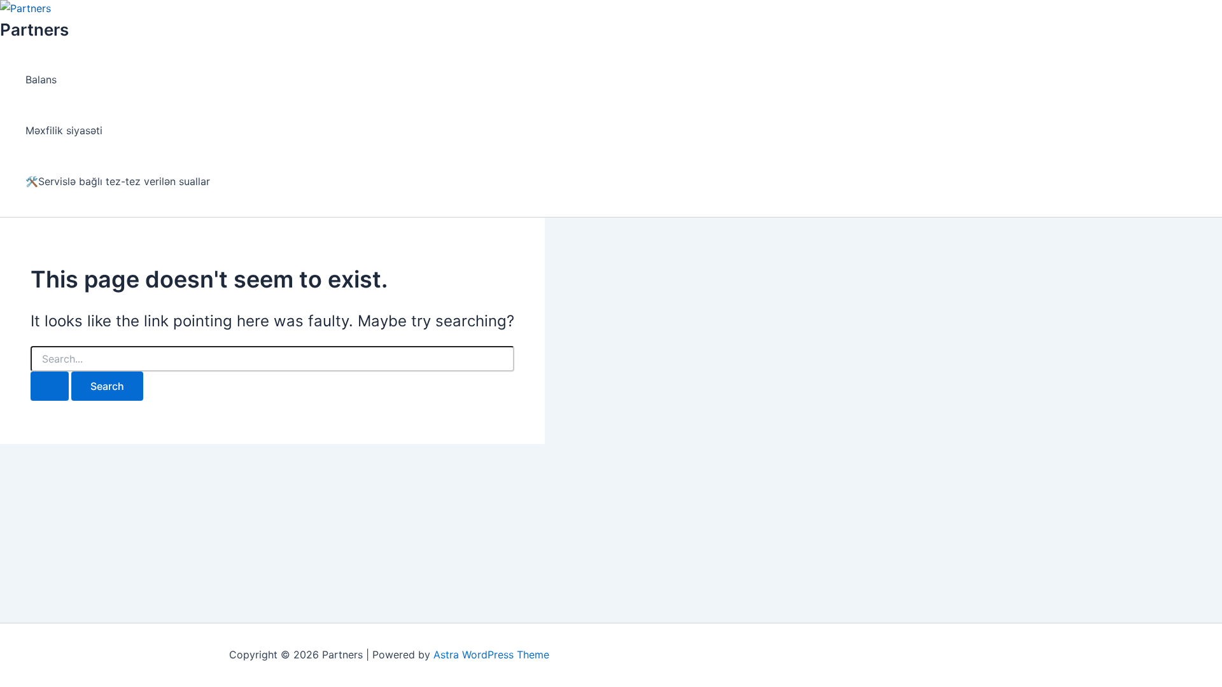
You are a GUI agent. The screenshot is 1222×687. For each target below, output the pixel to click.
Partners (34, 29)
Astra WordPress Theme (491, 654)
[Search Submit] (50, 386)
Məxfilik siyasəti (63, 130)
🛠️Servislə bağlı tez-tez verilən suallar (117, 181)
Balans (41, 79)
